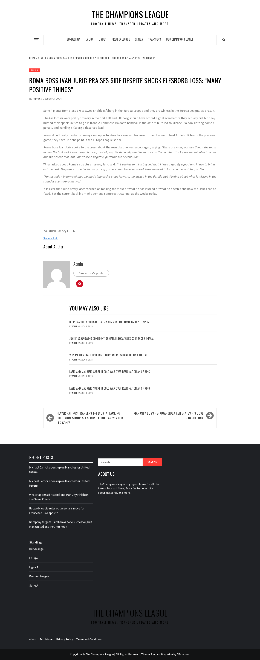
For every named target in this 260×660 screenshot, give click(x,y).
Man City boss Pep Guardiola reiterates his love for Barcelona (168, 415)
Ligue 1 (102, 39)
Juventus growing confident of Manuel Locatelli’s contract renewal (111, 338)
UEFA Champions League (179, 39)
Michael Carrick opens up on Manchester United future (59, 469)
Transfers (154, 39)
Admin (37, 98)
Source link (50, 238)
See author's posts (91, 273)
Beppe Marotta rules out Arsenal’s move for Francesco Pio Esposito (110, 322)
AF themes (183, 654)
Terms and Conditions (89, 639)
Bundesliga (73, 39)
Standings (35, 542)
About (33, 639)
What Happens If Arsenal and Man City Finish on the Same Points (58, 497)
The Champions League (130, 14)
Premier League (121, 39)
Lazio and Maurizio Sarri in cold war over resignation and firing (109, 372)
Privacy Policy (64, 639)
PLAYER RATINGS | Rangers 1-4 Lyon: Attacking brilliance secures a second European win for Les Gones (90, 418)
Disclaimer (46, 639)
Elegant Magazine (162, 654)
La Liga (89, 39)
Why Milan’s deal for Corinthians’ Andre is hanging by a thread (108, 355)
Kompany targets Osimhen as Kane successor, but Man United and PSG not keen (60, 524)
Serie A (139, 39)
